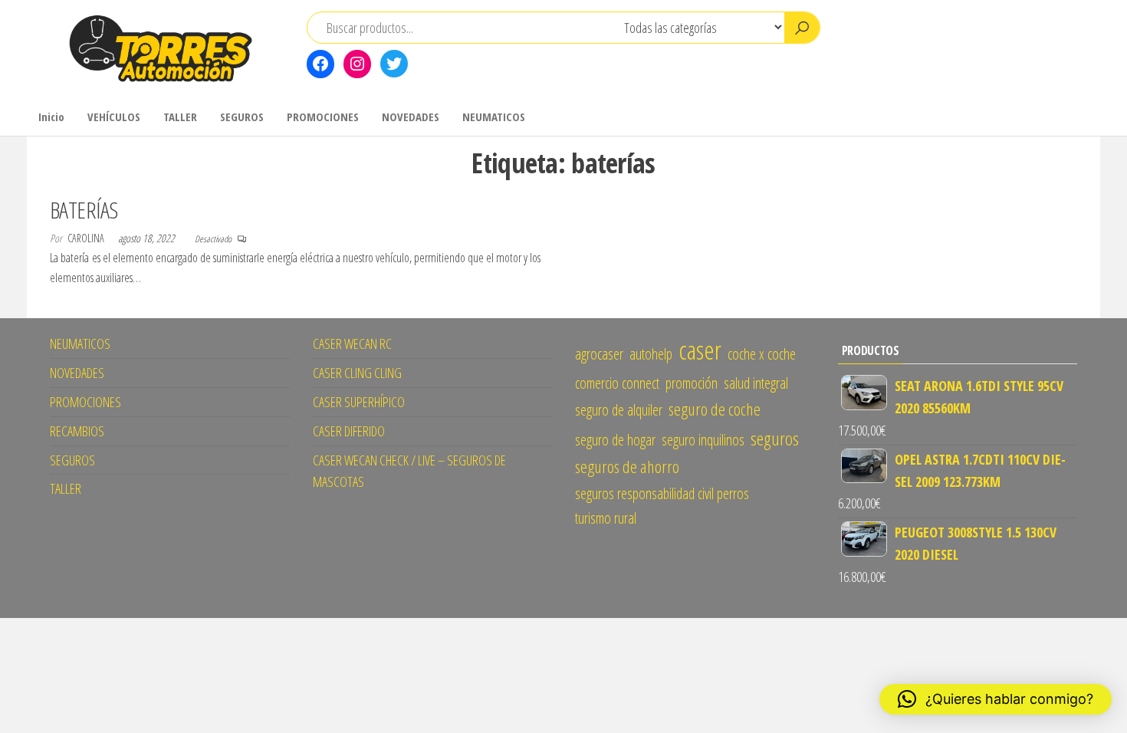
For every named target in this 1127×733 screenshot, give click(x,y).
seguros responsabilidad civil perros (662, 493)
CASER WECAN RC (352, 343)
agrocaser (599, 353)
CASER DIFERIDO (349, 431)
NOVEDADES (410, 116)
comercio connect (617, 383)
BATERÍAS (84, 209)
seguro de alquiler (618, 409)
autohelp (650, 353)
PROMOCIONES (323, 116)
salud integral (756, 383)
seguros (775, 438)
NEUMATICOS (493, 116)
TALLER (180, 116)
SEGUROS (242, 116)
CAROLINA (87, 238)
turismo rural (605, 518)
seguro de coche (715, 409)
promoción (691, 383)
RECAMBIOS (77, 431)
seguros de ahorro (627, 466)
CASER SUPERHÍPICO (359, 402)
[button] (995, 699)
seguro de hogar (615, 439)
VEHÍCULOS (113, 116)
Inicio (51, 116)
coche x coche (762, 353)
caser (699, 349)
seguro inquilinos (703, 439)
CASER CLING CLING (357, 372)
